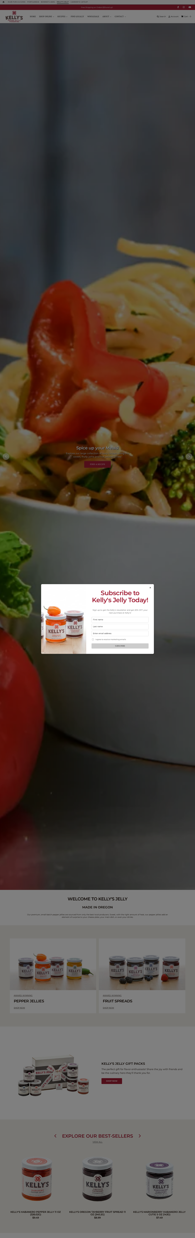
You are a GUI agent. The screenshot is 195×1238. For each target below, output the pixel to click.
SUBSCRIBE (120, 646)
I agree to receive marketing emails (110, 639)
